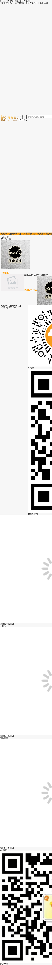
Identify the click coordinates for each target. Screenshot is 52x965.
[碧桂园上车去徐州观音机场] (12, 289)
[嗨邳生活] (10, 118)
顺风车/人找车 (30, 290)
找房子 (42, 233)
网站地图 (4, 964)
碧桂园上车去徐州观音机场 (36, 274)
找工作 (36, 233)
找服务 (49, 233)
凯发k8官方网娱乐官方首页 (13, 233)
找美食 (29, 233)
